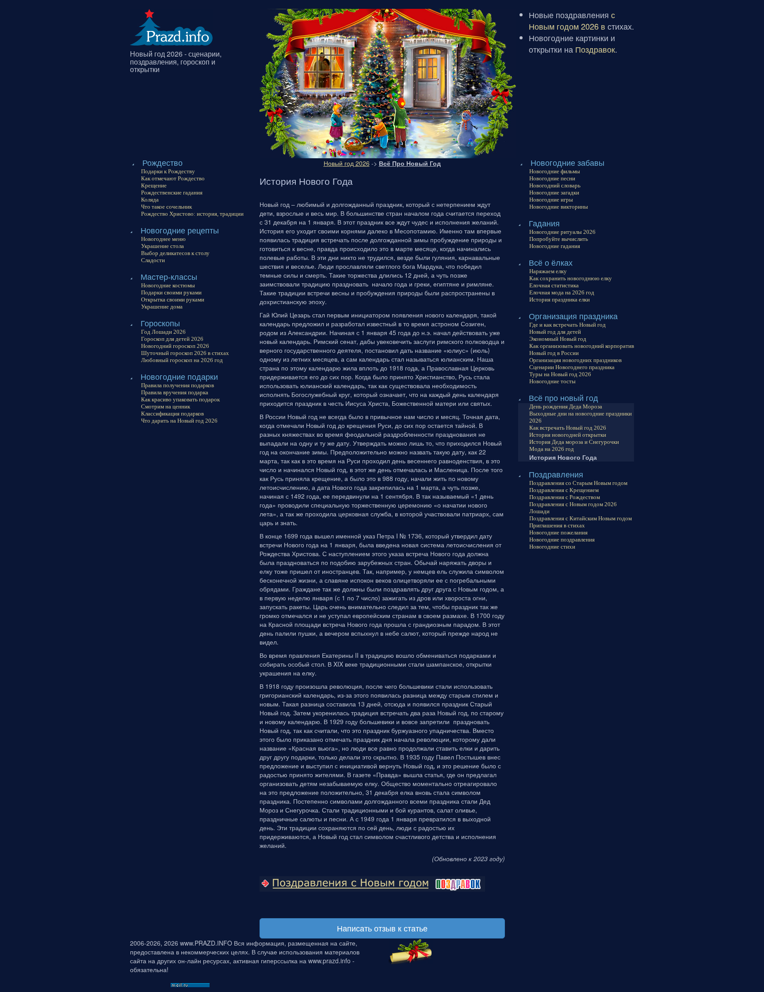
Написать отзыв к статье (382, 928)
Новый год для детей (555, 331)
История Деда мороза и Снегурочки (574, 442)
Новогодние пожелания (558, 532)
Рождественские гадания (171, 192)
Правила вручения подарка (174, 392)
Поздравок (595, 49)
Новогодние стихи (552, 546)
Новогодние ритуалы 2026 (562, 232)
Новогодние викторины (558, 206)
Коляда (150, 199)
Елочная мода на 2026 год (561, 292)
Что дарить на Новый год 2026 (179, 420)
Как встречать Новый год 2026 (567, 427)
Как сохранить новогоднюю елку (570, 278)
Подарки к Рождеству (168, 171)
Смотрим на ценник (165, 406)
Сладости (153, 260)
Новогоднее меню (163, 239)
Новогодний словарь (555, 185)
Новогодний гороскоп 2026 (175, 346)
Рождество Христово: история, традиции (192, 213)
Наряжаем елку (548, 271)
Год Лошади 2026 (163, 331)
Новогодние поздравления (562, 539)
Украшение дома (162, 306)
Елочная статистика (554, 285)
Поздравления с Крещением (564, 490)
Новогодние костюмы (168, 285)
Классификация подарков (172, 413)
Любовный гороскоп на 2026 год (182, 360)
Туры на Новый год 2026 (560, 374)
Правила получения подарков (177, 385)
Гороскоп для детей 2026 (172, 339)
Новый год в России (554, 353)
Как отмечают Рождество (173, 178)
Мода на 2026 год (551, 449)
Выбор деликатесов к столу (175, 253)
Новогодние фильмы (554, 171)
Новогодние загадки (554, 192)
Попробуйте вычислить (558, 239)
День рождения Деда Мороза (565, 406)
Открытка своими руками (172, 299)
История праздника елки (559, 299)
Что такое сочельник (166, 206)
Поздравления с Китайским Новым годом (580, 518)
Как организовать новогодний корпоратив (581, 346)
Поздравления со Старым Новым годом (578, 483)
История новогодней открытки (567, 434)
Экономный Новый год (557, 339)
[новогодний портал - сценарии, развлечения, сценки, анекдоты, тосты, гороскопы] (171, 26)
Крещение (154, 185)
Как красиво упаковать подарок (180, 399)
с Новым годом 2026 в (572, 20)
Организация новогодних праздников (575, 360)
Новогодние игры (551, 199)
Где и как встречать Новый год (567, 324)
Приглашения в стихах (557, 525)
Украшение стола (162, 246)
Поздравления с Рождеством (564, 497)
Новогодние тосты (552, 381)
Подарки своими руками (171, 292)
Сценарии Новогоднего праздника (572, 367)
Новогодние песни (552, 178)
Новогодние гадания (554, 246)
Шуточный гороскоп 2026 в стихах (185, 353)
